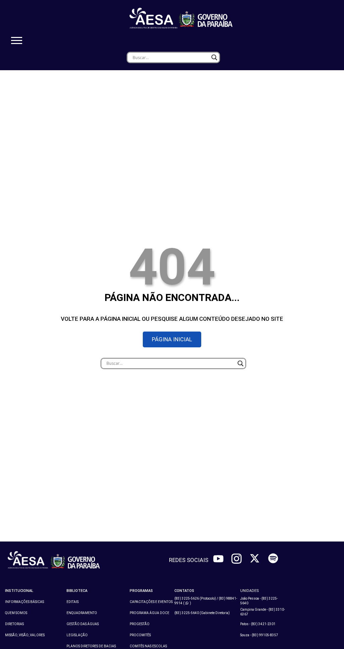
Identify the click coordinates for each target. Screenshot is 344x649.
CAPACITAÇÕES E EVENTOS (151, 602)
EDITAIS (73, 602)
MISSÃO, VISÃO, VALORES (25, 635)
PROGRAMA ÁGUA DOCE (149, 613)
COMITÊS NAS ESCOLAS (148, 646)
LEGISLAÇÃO (77, 635)
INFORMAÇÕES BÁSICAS (24, 602)
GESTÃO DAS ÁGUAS (83, 624)
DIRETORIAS (14, 624)
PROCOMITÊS (140, 635)
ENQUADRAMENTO (82, 613)
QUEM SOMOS (16, 613)
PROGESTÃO (139, 624)
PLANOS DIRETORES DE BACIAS (91, 646)
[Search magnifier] (214, 57)
